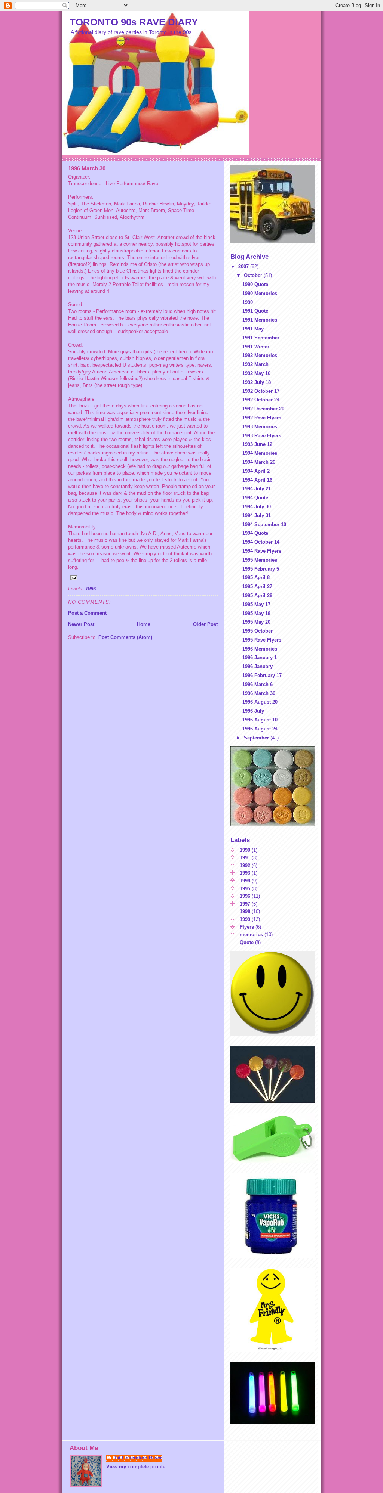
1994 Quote (255, 497)
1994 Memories (259, 453)
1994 (245, 881)
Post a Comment (87, 613)
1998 (245, 911)
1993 (245, 873)
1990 (247, 302)
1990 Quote (255, 284)
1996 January (257, 666)
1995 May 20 (256, 622)
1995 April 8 (256, 577)
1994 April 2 (256, 471)
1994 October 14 (260, 542)
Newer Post (81, 624)
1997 (245, 904)
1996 (90, 589)
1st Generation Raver (138, 1458)
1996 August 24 (260, 729)
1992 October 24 (260, 400)
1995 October (257, 631)
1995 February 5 (260, 569)
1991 (245, 857)
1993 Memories (259, 426)
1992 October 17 (260, 391)
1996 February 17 (262, 675)
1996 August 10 (260, 720)
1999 (245, 919)
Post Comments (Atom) (125, 637)
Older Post (205, 624)
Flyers (247, 927)
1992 (245, 865)
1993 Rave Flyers (261, 435)
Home (143, 624)
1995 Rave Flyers (261, 640)
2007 (244, 266)
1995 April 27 (257, 586)
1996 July (253, 711)
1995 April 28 (257, 595)
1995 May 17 (256, 604)
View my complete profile (135, 1466)
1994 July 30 (256, 506)
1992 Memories (259, 355)
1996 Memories (259, 649)
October (254, 275)
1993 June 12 (257, 444)
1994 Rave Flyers (261, 551)
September (257, 738)
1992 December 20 (263, 409)
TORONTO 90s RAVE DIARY (134, 22)
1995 (245, 888)
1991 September (260, 338)
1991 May (253, 329)
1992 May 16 (256, 373)
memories (251, 934)
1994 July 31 (256, 515)
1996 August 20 (260, 702)
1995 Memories (259, 560)
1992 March (255, 364)
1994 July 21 (256, 488)
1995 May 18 (256, 613)
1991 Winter (255, 347)
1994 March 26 (258, 462)
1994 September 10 (264, 524)
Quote (247, 942)
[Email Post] (143, 577)
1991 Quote (255, 311)
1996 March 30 (258, 693)
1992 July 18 (256, 382)
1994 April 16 (257, 480)
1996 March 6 (257, 684)
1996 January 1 (259, 657)
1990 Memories (259, 293)
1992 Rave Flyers (261, 417)
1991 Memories (259, 320)
